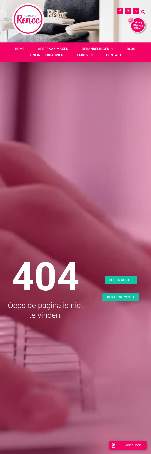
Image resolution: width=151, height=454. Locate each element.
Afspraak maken (53, 49)
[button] (143, 12)
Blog (131, 49)
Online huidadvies (46, 55)
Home (20, 49)
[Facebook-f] (120, 11)
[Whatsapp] (136, 11)
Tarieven (85, 55)
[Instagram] (128, 11)
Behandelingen (95, 49)
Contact (114, 55)
